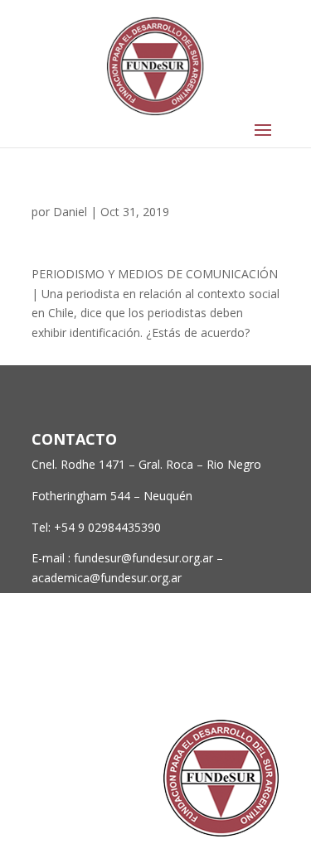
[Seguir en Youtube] (267, 674)
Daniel (70, 211)
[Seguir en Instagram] (234, 674)
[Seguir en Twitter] (200, 674)
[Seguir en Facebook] (167, 674)
